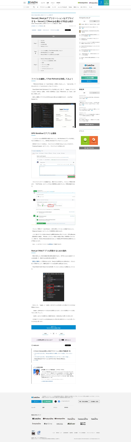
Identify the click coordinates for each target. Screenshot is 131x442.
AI (37, 7)
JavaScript (34, 30)
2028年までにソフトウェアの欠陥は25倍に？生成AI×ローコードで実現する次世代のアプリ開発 (89, 115)
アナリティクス (45, 66)
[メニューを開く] (24, 2)
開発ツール (76, 7)
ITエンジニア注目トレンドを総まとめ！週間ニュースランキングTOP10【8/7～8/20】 (89, 109)
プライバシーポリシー (91, 432)
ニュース (43, 2)
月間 (94, 21)
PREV (45, 333)
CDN (43, 62)
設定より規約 (35, 261)
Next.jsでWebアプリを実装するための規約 (50, 54)
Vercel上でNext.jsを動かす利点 (47, 58)
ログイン (90, 81)
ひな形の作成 (44, 44)
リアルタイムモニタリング (47, 68)
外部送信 (98, 432)
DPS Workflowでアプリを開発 (47, 52)
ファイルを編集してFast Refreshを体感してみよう (52, 50)
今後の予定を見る (90, 148)
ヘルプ (53, 432)
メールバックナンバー (90, 74)
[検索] (34, 7)
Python (70, 7)
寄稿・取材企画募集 (83, 401)
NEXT (61, 333)
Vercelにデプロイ (44, 46)
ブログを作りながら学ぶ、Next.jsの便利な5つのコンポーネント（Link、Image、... (52, 356)
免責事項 (71, 432)
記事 (48, 2)
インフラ (54, 7)
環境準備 (43, 42)
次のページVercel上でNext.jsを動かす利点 (53, 327)
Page (35, 43)
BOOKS (58, 2)
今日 (84, 21)
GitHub (50, 244)
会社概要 (76, 432)
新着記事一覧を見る (89, 124)
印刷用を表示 (36, 345)
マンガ (90, 7)
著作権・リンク (59, 432)
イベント (53, 2)
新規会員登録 (89, 77)
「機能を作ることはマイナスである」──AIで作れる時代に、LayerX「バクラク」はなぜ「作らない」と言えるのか (89, 104)
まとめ (42, 70)
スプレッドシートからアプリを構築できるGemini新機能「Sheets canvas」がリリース (90, 43)
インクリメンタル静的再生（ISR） (49, 60)
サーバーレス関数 (45, 64)
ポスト (68, 30)
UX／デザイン (84, 7)
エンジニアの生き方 (62, 7)
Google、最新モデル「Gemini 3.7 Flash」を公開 (90, 24)
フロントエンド (46, 30)
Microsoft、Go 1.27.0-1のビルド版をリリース (89, 27)
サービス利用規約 (82, 432)
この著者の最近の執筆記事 (47, 381)
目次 (54, 36)
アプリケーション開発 (45, 7)
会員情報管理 (65, 432)
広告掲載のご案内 (94, 401)
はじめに (43, 40)
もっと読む (36, 360)
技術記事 (39, 30)
